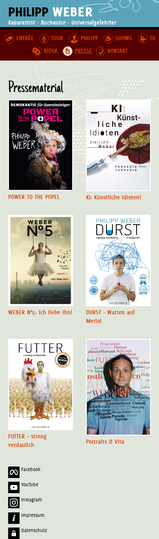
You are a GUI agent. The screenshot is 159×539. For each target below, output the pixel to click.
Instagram (31, 500)
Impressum (32, 515)
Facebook (30, 469)
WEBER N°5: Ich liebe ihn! (40, 312)
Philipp (50, 12)
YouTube (29, 484)
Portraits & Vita (105, 441)
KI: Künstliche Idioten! (113, 197)
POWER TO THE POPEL (34, 197)
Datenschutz (33, 530)
